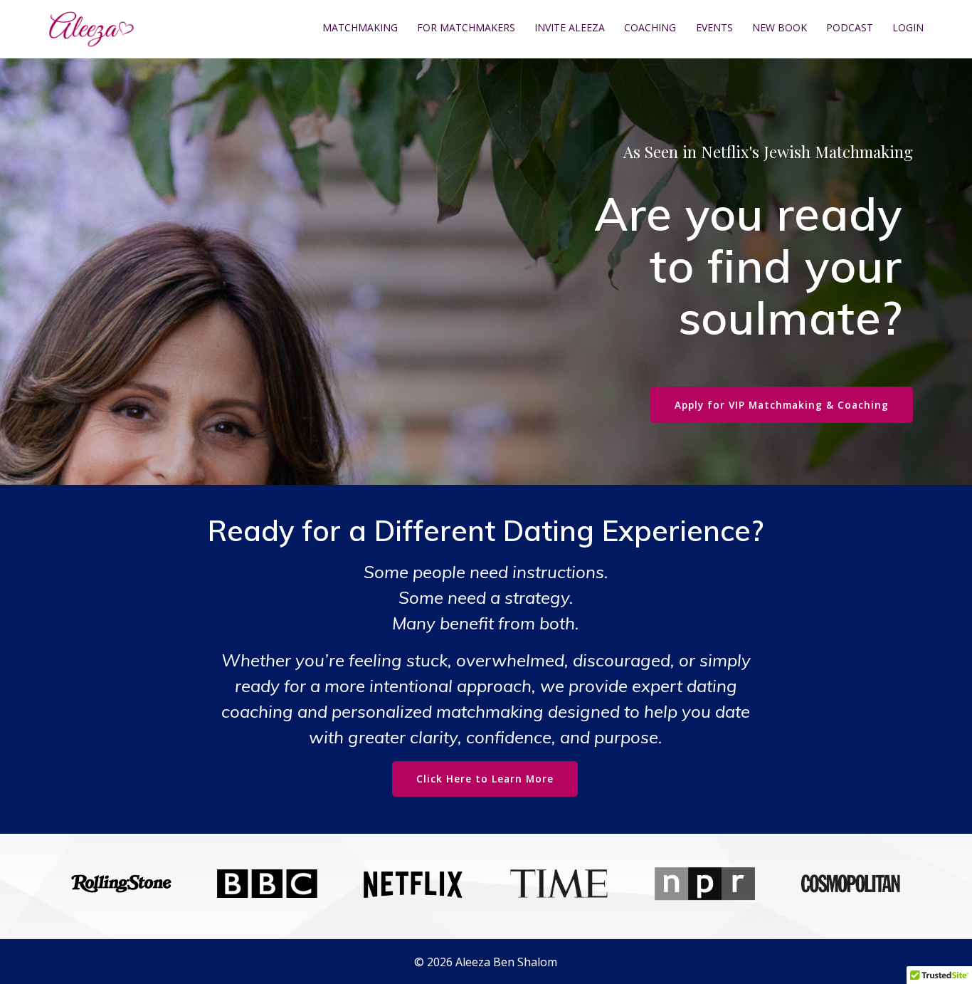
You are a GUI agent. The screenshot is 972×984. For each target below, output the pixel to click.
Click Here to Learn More (485, 778)
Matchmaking (360, 28)
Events (714, 28)
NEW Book (779, 28)
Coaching (650, 28)
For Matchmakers (466, 28)
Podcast (849, 28)
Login (908, 28)
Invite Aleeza (569, 28)
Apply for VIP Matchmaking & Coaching (782, 405)
